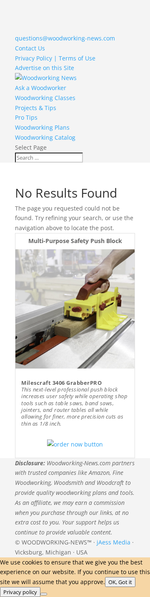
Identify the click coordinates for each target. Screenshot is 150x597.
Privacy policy (20, 592)
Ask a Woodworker (40, 88)
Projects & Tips (35, 108)
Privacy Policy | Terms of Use (55, 58)
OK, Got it (120, 582)
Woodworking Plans (42, 127)
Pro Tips (26, 117)
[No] (43, 594)
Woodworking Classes (45, 98)
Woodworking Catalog (45, 137)
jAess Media (113, 542)
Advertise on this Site (44, 68)
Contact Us (30, 48)
